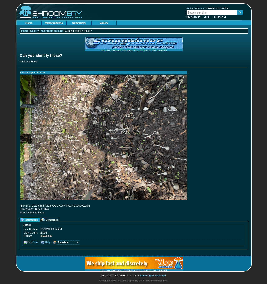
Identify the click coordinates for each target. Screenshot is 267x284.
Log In (207, 17)
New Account (193, 17)
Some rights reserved (153, 275)
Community (79, 22)
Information (31, 219)
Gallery (104, 22)
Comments (52, 219)
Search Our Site (195, 8)
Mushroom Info (54, 22)
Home (29, 22)
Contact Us (220, 17)
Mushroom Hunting (52, 30)
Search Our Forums (218, 8)
